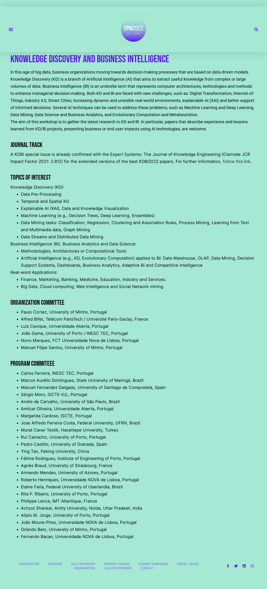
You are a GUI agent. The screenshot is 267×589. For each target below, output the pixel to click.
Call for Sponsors (118, 568)
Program (55, 564)
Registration (29, 564)
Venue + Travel (188, 564)
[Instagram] (252, 566)
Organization (84, 568)
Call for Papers (83, 564)
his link (243, 161)
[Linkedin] (244, 566)
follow (229, 161)
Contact (147, 568)
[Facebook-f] (227, 566)
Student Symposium (153, 564)
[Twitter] (235, 566)
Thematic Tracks (116, 564)
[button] (10, 29)
